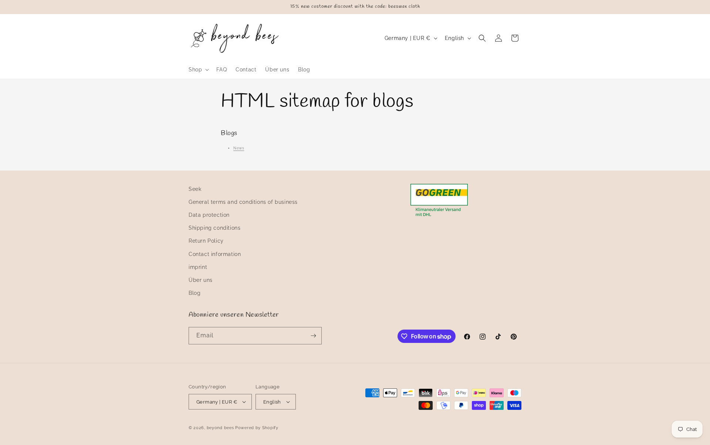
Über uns (201, 280)
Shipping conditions (214, 228)
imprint (198, 267)
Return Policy (206, 241)
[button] (198, 69)
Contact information (215, 254)
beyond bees (220, 427)
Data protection (209, 215)
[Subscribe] (313, 335)
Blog (194, 293)
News (238, 148)
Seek (195, 189)
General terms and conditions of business (243, 202)
